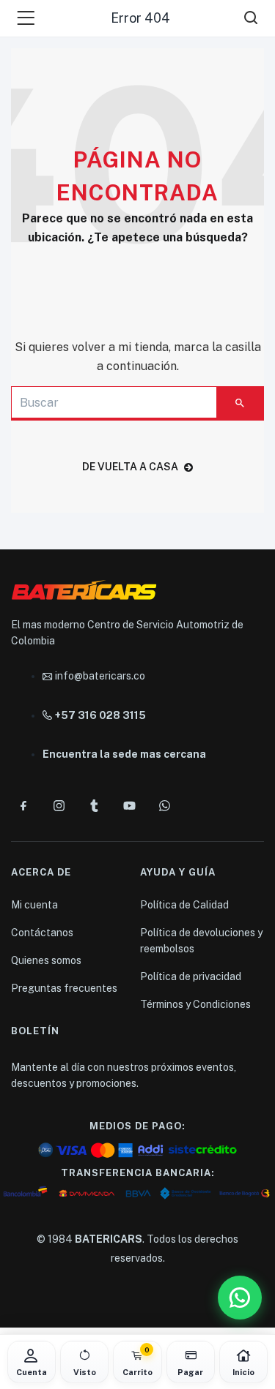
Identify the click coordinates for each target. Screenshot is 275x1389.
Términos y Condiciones (195, 1004)
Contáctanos (42, 932)
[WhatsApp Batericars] (240, 1298)
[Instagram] (58, 805)
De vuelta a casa (130, 467)
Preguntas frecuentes (64, 988)
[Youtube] (129, 805)
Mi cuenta (34, 905)
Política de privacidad (190, 976)
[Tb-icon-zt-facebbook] (23, 805)
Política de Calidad (184, 905)
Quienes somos (46, 960)
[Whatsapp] (164, 805)
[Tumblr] (93, 805)
